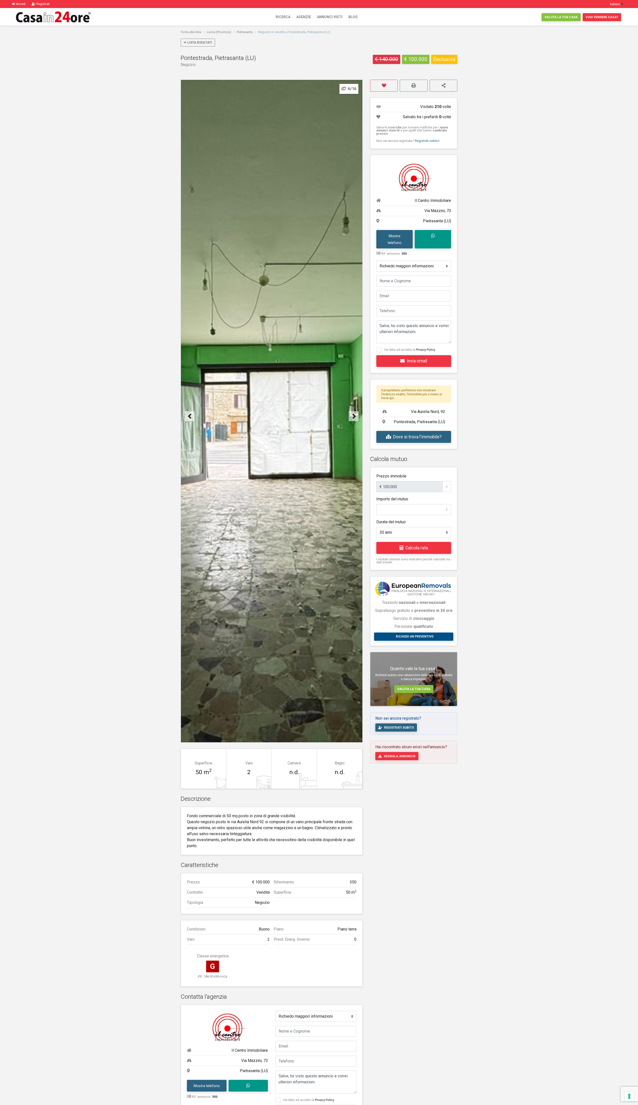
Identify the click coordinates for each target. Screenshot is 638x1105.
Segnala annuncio (399, 756)
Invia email (417, 360)
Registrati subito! (427, 141)
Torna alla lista (191, 32)
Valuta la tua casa (561, 17)
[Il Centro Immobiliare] (227, 1025)
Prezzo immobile (391, 476)
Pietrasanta (245, 32)
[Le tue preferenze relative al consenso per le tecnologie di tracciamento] (629, 1096)
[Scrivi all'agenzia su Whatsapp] (248, 1086)
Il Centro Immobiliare (250, 1050)
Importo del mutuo (392, 499)
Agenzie (303, 17)
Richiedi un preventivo (415, 636)
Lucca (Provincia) (219, 32)
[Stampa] (413, 86)
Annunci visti (329, 17)
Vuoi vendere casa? (602, 17)
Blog (353, 17)
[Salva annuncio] (384, 86)
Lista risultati (199, 42)
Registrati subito (399, 727)
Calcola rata (416, 547)
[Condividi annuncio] (443, 86)
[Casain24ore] (53, 17)
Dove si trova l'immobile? (417, 436)
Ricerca (283, 17)
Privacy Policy (324, 1100)
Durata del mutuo (391, 522)
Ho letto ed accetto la (308, 1100)
